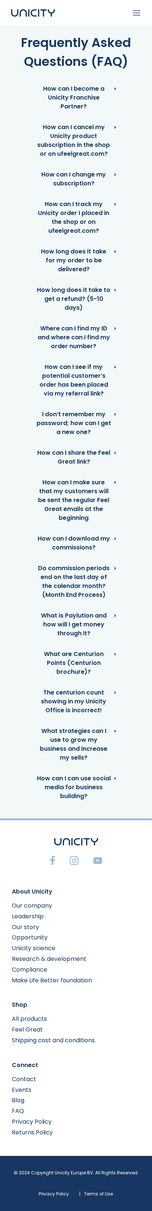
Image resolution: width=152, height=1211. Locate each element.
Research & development (49, 959)
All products (29, 1019)
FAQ (18, 1111)
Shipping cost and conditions (53, 1040)
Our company (32, 905)
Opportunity (30, 937)
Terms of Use (98, 1194)
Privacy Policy (32, 1121)
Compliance (29, 969)
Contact (24, 1079)
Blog (18, 1100)
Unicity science (33, 948)
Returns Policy (32, 1132)
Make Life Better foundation (52, 980)
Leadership (28, 916)
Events (21, 1090)
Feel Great (27, 1029)
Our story (25, 927)
